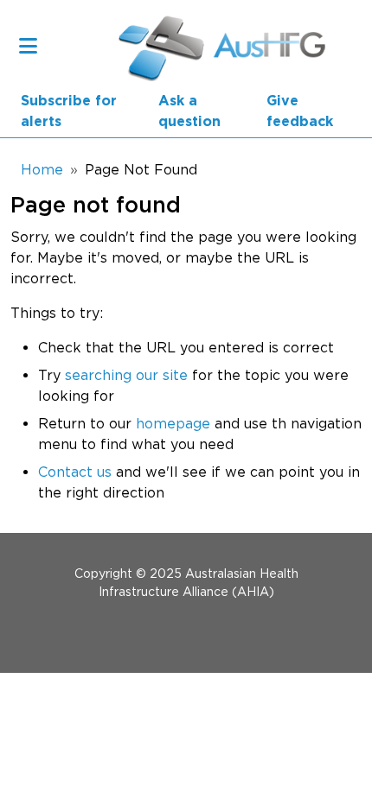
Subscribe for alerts (69, 111)
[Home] (162, 45)
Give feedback (299, 111)
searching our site (126, 375)
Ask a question (189, 111)
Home (42, 169)
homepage (173, 423)
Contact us (75, 471)
